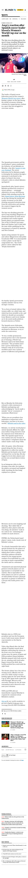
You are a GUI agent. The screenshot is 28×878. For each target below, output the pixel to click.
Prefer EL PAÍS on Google (9, 89)
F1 (19, 18)
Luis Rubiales (18, 749)
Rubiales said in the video (16, 423)
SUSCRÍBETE (20, 9)
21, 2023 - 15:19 (16, 81)
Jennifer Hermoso (9, 749)
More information (5, 756)
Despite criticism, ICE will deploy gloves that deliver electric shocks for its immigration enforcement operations (12, 823)
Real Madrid (23, 18)
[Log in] (25, 10)
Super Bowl (15, 18)
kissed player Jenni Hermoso (15, 196)
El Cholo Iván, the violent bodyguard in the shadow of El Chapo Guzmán (13, 850)
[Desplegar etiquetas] (25, 749)
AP (14, 79)
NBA (10, 18)
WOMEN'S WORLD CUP (7, 23)
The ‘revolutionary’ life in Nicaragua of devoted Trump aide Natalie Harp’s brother (14, 861)
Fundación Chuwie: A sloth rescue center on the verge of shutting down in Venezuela (12, 834)
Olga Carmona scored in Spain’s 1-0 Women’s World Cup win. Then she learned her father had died (18, 737)
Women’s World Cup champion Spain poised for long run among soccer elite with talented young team (17, 725)
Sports (5, 15)
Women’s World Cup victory (11, 98)
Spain (3, 749)
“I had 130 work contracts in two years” (12, 853)
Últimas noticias (6, 814)
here (23, 760)
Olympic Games (5, 18)
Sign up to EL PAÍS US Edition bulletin (12, 711)
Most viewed (5, 842)
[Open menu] (3, 10)
